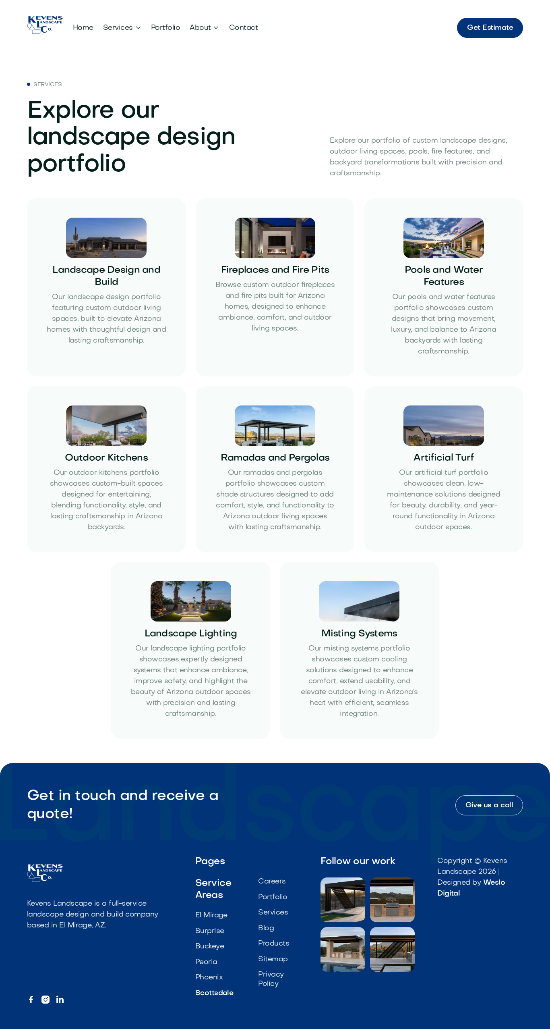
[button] (122, 28)
